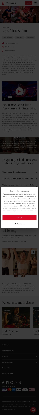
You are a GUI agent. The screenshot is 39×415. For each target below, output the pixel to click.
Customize (18, 224)
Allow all (19, 218)
